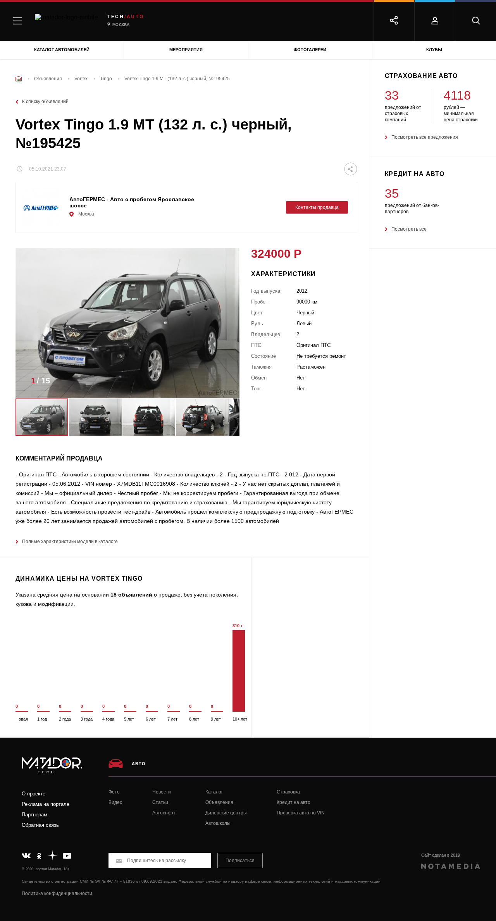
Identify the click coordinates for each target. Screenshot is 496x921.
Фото (114, 792)
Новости (161, 792)
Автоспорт (164, 813)
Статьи (160, 802)
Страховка (288, 792)
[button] (222, 383)
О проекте (33, 794)
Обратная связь (40, 825)
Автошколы (218, 823)
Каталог (214, 792)
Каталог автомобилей (62, 49)
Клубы (434, 49)
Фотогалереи (310, 49)
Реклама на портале (45, 804)
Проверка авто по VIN (301, 813)
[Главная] (19, 78)
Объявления (219, 802)
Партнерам (34, 815)
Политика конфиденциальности (57, 893)
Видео (115, 802)
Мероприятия (186, 49)
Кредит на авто (293, 802)
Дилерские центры (226, 813)
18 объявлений (131, 595)
